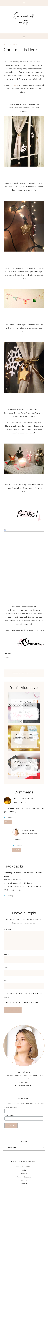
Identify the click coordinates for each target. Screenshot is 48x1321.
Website (8, 981)
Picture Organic (24, 1177)
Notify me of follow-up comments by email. (24, 995)
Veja (24, 1170)
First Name (9, 1115)
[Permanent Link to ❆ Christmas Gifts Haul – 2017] (24, 778)
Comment (8, 929)
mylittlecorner (22, 799)
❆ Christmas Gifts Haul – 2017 (24, 764)
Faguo (24, 1180)
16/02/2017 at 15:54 (29, 833)
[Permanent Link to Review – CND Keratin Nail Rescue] (24, 750)
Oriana (25, 830)
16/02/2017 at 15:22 (21, 802)
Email (7, 967)
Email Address (10, 1107)
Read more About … (24, 1086)
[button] (24, 3)
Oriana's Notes (24, 18)
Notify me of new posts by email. (22, 1002)
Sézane (24, 1173)
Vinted (24, 1184)
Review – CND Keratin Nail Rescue (24, 736)
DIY (5, 44)
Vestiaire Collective (24, 1167)
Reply (8, 822)
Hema (15, 85)
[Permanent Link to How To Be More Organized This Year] (24, 722)
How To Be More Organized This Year (24, 704)
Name (7, 954)
